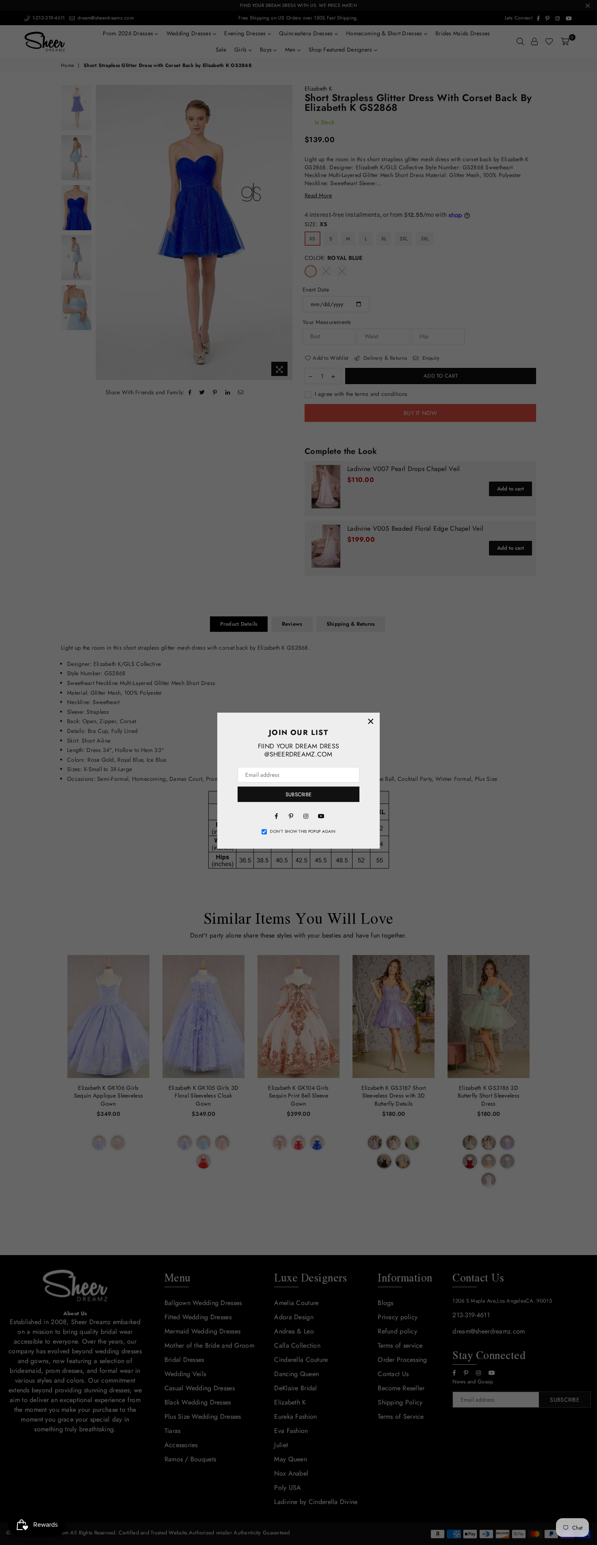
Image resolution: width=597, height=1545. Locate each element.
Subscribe (298, 794)
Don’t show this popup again (302, 831)
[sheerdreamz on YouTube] (320, 815)
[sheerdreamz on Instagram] (306, 815)
